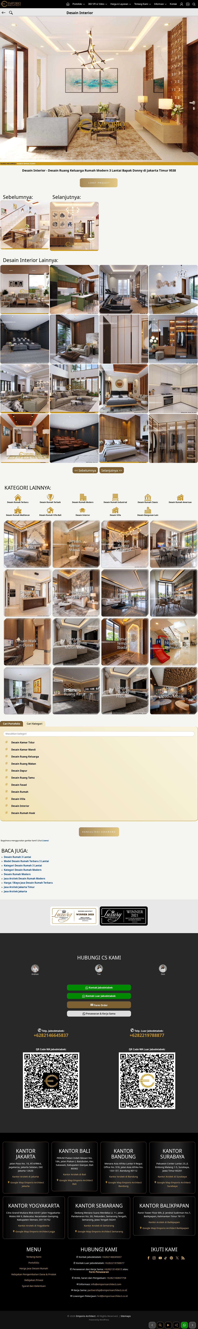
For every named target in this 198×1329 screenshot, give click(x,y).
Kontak (173, 4)
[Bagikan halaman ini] (176, 1325)
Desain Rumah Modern (17, 874)
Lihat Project (98, 182)
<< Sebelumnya (85, 470)
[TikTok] (166, 1258)
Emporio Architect (85, 1316)
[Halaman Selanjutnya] (192, 1325)
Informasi (159, 4)
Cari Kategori (34, 723)
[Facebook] (149, 1258)
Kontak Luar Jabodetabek (100, 995)
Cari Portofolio (11, 723)
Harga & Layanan (119, 4)
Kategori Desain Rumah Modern (22, 869)
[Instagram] (154, 1258)
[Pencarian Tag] (11, 12)
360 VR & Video (96, 4)
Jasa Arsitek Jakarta (15, 891)
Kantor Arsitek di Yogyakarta (33, 1225)
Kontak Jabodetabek (100, 987)
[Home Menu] (68, 4)
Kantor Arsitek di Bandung (123, 1176)
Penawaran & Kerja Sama (100, 1013)
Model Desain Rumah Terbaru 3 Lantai (26, 861)
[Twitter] (177, 1259)
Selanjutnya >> (111, 470)
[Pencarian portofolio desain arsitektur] (160, 1325)
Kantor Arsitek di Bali (74, 1174)
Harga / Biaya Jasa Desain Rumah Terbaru (28, 882)
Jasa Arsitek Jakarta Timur (19, 887)
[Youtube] (160, 1258)
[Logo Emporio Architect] (11, 4)
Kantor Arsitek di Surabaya (172, 1176)
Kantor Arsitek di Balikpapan (164, 1222)
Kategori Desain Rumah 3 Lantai (23, 865)
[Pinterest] (172, 1258)
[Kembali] (3, 12)
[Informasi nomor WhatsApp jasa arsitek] (184, 1325)
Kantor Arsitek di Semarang (99, 1225)
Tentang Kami (141, 4)
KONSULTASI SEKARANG (99, 831)
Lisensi (45, 840)
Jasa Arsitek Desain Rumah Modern (24, 878)
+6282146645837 (51, 1035)
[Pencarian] (194, 4)
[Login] (181, 4)
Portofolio (78, 4)
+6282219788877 (147, 1035)
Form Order (99, 1004)
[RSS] (183, 1258)
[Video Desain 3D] (168, 1325)
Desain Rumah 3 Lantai (17, 856)
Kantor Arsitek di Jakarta (25, 1176)
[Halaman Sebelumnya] (152, 1325)
